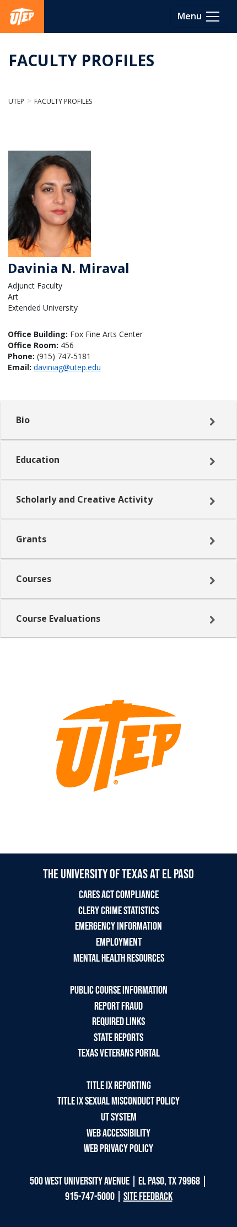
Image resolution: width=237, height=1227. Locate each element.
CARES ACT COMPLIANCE (119, 894)
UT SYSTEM (119, 1117)
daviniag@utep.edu (67, 367)
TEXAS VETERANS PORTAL (119, 1053)
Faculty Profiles (63, 101)
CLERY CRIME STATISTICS (118, 910)
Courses (33, 579)
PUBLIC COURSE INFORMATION (119, 990)
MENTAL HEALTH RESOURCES (118, 958)
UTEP (16, 101)
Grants (31, 539)
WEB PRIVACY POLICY (118, 1148)
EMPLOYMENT (119, 942)
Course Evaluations (58, 618)
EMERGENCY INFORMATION (118, 926)
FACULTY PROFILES (81, 60)
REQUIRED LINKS (118, 1021)
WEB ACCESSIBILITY (118, 1133)
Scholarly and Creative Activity (84, 499)
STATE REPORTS (118, 1037)
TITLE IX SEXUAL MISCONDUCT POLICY (118, 1101)
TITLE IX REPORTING (119, 1085)
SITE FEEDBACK (148, 1196)
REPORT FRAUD (118, 1006)
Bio (23, 420)
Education (38, 460)
